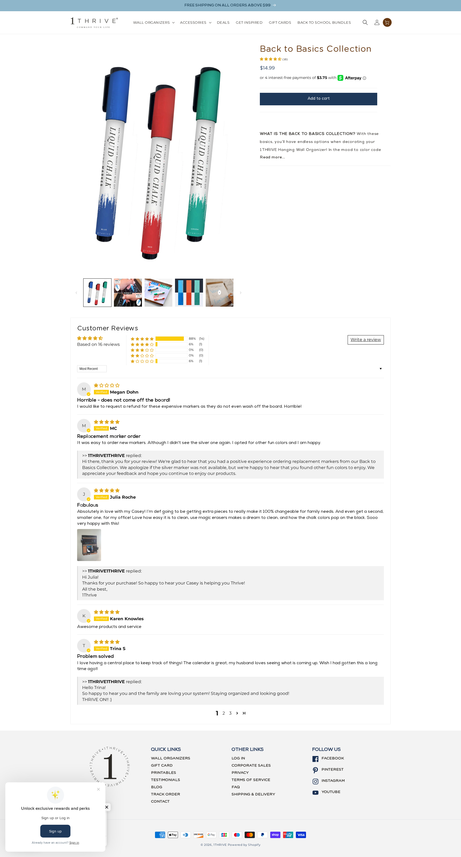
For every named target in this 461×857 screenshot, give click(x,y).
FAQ (236, 787)
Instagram (333, 781)
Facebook (332, 758)
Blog (156, 787)
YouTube (330, 792)
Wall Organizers (170, 758)
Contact (160, 801)
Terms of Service (251, 780)
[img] (107, 385)
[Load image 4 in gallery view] (189, 292)
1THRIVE (220, 845)
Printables (163, 773)
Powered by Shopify (244, 845)
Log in (238, 758)
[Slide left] (76, 293)
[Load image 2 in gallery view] (128, 292)
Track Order (165, 794)
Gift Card (162, 765)
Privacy (240, 773)
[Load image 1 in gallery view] (97, 292)
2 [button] (223, 713)
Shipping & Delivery (253, 794)
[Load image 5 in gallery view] (219, 292)
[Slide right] (241, 293)
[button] (153, 22)
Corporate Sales (251, 765)
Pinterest (332, 769)
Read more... (272, 157)
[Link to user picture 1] (89, 545)
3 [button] (230, 713)
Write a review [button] (366, 339)
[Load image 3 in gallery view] (158, 292)
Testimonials (165, 780)
